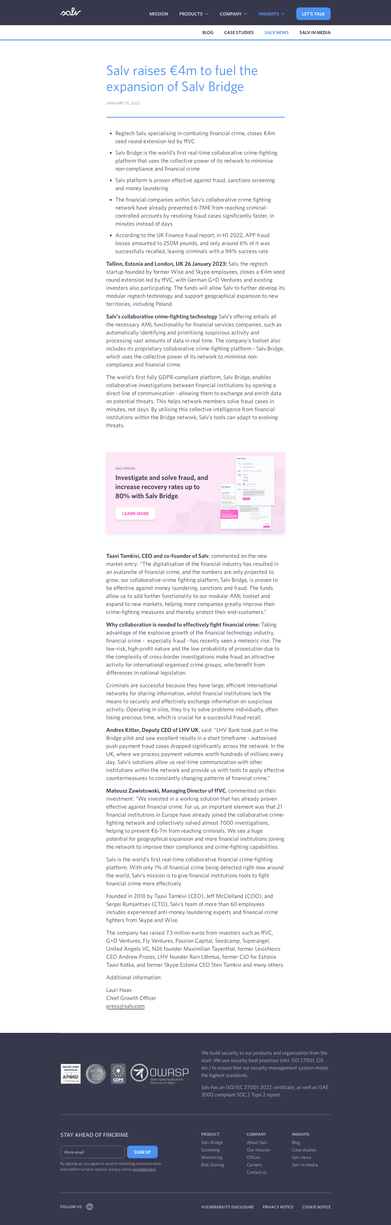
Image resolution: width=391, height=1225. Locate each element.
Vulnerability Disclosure (227, 1207)
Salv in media (315, 32)
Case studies (239, 32)
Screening (210, 1149)
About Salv (257, 1142)
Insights (269, 13)
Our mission (258, 1149)
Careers (254, 1164)
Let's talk (313, 13)
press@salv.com (125, 1006)
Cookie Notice (316, 1207)
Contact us (257, 1172)
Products (191, 13)
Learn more (135, 513)
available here (144, 1169)
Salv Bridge (212, 1142)
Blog (208, 32)
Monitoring (211, 1157)
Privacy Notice (278, 1207)
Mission (158, 13)
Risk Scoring (212, 1164)
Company (231, 13)
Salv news (276, 32)
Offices (253, 1157)
